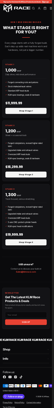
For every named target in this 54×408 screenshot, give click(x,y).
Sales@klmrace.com (26, 272)
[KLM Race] (17, 8)
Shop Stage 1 (26, 111)
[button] (45, 8)
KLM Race (45, 396)
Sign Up (26, 322)
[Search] (33, 8)
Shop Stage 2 (26, 174)
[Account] (39, 8)
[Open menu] (51, 8)
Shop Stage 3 (26, 242)
